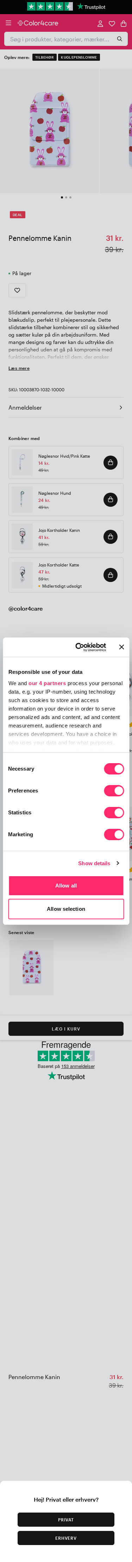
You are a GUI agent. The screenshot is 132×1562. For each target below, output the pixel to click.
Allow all (66, 886)
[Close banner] (121, 647)
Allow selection (66, 909)
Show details (94, 863)
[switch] (114, 791)
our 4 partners (47, 683)
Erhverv (66, 1538)
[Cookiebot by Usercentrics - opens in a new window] (78, 647)
